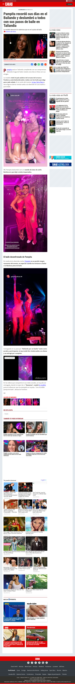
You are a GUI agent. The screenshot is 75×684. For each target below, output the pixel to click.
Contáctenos (30, 674)
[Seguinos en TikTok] (39, 663)
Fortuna (35, 666)
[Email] (45, 64)
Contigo (23, 670)
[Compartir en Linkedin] (42, 64)
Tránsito (64, 674)
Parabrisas (48, 666)
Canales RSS (11, 674)
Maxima (65, 670)
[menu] (3, 4)
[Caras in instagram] (28, 663)
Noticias (21, 666)
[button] (25, 47)
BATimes (61, 666)
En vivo (70, 4)
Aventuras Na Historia (33, 670)
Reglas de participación (54, 674)
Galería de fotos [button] (11, 31)
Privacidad (38, 674)
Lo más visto (55, 30)
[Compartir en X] (35, 64)
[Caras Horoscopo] (60, 166)
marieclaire (36, 604)
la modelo (42, 385)
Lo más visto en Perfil (59, 95)
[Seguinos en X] (36, 663)
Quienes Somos (21, 674)
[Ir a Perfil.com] (69, 1)
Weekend (41, 666)
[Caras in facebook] (32, 663)
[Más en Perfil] (12, 600)
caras (14, 628)
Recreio (59, 670)
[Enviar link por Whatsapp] (39, 64)
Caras (18, 670)
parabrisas (36, 628)
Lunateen (55, 666)
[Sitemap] (47, 663)
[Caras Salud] (60, 159)
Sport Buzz (52, 670)
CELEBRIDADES (21, 9)
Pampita (27, 261)
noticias (14, 604)
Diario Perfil (14, 666)
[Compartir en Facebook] (32, 64)
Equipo (44, 674)
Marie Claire (28, 666)
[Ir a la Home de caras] (9, 5)
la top (34, 82)
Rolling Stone (44, 670)
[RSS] (43, 663)
